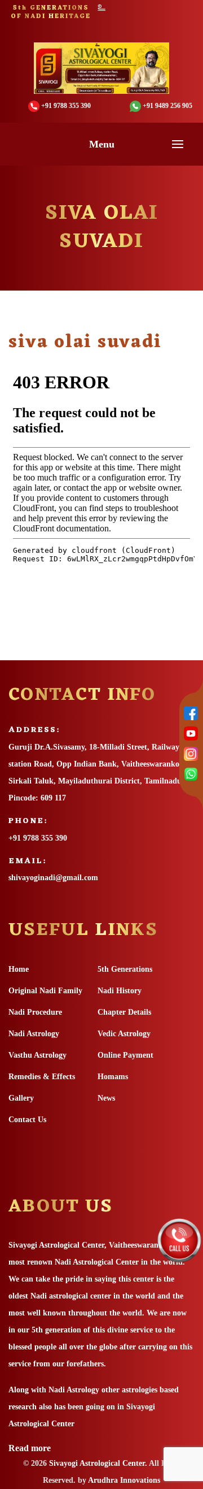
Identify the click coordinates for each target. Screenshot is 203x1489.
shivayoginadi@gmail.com (53, 877)
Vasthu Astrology (37, 1055)
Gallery (21, 1098)
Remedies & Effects (41, 1076)
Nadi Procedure (35, 1012)
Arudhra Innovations (123, 1480)
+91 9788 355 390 (37, 838)
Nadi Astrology (33, 1033)
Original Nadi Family (45, 990)
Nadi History (120, 990)
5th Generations (125, 969)
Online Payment (125, 1055)
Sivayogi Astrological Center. (98, 1463)
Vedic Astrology (124, 1033)
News (106, 1098)
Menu (101, 144)
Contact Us (27, 1119)
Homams (113, 1076)
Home (18, 969)
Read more (29, 1448)
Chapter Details (124, 1012)
